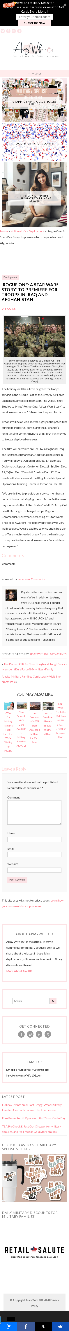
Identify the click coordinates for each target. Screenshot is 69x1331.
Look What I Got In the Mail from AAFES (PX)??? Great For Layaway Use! (61, 720)
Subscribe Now (34, 23)
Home (4, 231)
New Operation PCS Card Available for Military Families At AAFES (21, 729)
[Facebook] (26, 1326)
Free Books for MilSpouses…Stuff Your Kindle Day (34, 1118)
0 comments (58, 654)
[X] (43, 1326)
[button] (34, 13)
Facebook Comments (31, 579)
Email (10, 848)
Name (11, 833)
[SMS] (8, 1326)
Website (12, 864)
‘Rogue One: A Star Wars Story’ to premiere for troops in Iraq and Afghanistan (30, 292)
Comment (14, 797)
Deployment (36, 231)
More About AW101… (20, 971)
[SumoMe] (60, 1326)
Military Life (18, 231)
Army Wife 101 (38, 654)
